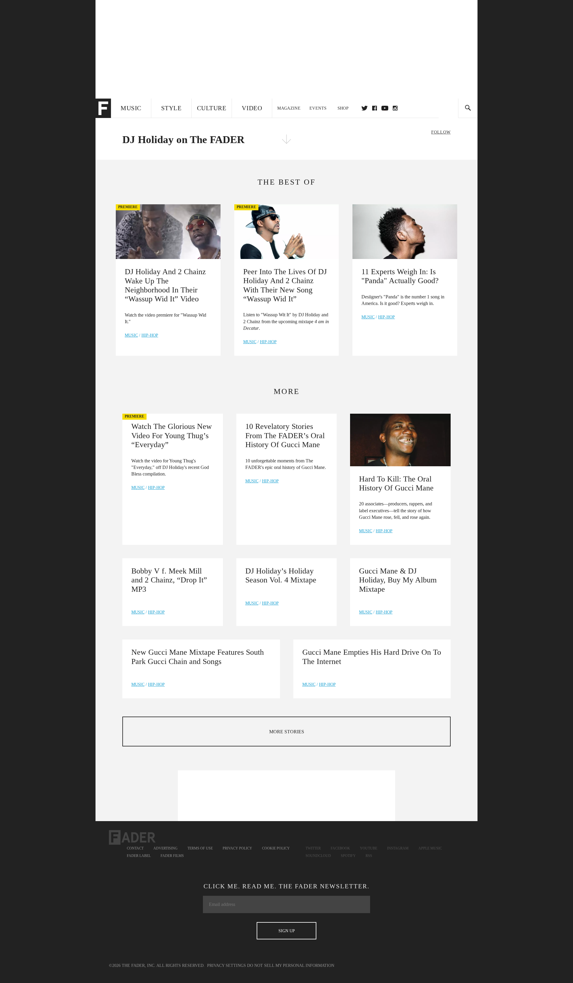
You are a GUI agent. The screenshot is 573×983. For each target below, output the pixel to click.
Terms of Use (200, 848)
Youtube (368, 848)
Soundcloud (318, 856)
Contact (135, 848)
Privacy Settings (226, 965)
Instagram (398, 848)
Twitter (364, 108)
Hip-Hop (149, 335)
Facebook (340, 848)
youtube (384, 108)
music (131, 335)
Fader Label (139, 856)
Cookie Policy (276, 848)
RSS (369, 856)
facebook (374, 108)
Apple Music (430, 848)
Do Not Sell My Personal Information (290, 965)
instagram (395, 108)
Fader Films (172, 856)
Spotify (348, 856)
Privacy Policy (237, 848)
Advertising (165, 848)
